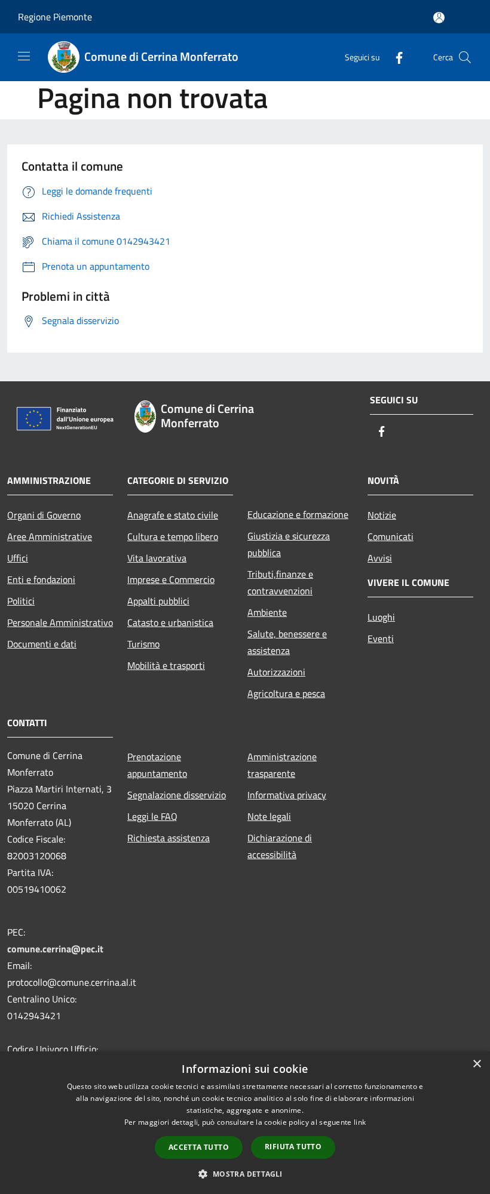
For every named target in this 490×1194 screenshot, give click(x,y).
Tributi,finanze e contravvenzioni (280, 582)
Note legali (269, 816)
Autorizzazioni (276, 672)
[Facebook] (394, 57)
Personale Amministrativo (60, 622)
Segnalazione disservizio (176, 795)
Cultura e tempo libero (172, 536)
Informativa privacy (286, 795)
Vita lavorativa (156, 558)
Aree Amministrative (49, 536)
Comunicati (391, 536)
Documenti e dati (41, 644)
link (360, 1122)
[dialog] (245, 1122)
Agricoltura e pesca (286, 693)
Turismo (143, 644)
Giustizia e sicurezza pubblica (288, 544)
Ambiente (267, 612)
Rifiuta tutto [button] (293, 1146)
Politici (21, 601)
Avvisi (380, 558)
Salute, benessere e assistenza (287, 642)
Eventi (381, 638)
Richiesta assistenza (168, 838)
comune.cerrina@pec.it (55, 949)
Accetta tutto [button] (199, 1147)
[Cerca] (465, 57)
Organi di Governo (44, 515)
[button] (244, 1174)
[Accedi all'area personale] (438, 17)
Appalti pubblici (158, 601)
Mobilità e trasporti (166, 665)
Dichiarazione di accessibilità (279, 846)
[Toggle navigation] (24, 56)
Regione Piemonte (55, 17)
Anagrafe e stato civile (172, 515)
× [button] (476, 1064)
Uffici (17, 558)
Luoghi (381, 617)
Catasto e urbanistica (170, 622)
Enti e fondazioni (41, 579)
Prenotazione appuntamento (157, 764)
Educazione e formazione (297, 514)
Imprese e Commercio (171, 579)
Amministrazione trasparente (282, 764)
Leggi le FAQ (152, 816)
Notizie (382, 515)
